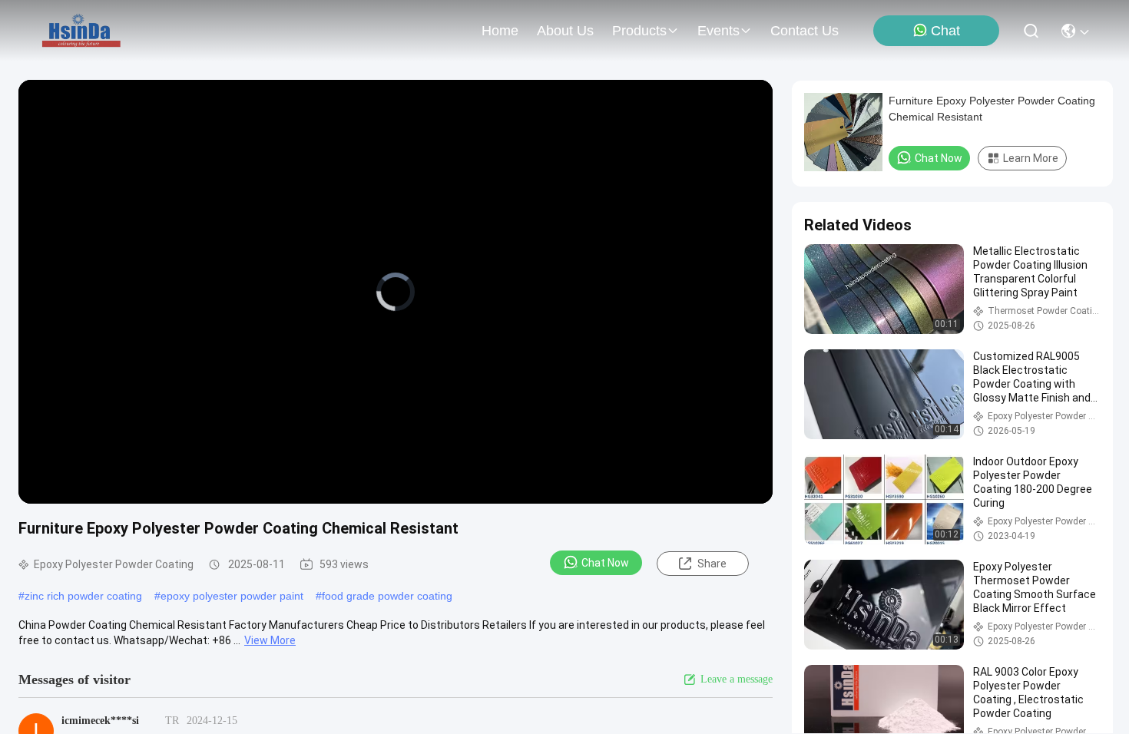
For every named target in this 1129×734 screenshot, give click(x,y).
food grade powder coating (387, 596)
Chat (945, 30)
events (718, 30)
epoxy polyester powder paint (232, 596)
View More (270, 640)
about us (565, 30)
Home (500, 30)
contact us (804, 30)
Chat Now (605, 563)
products (639, 30)
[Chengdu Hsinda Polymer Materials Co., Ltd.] (82, 31)
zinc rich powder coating (83, 596)
